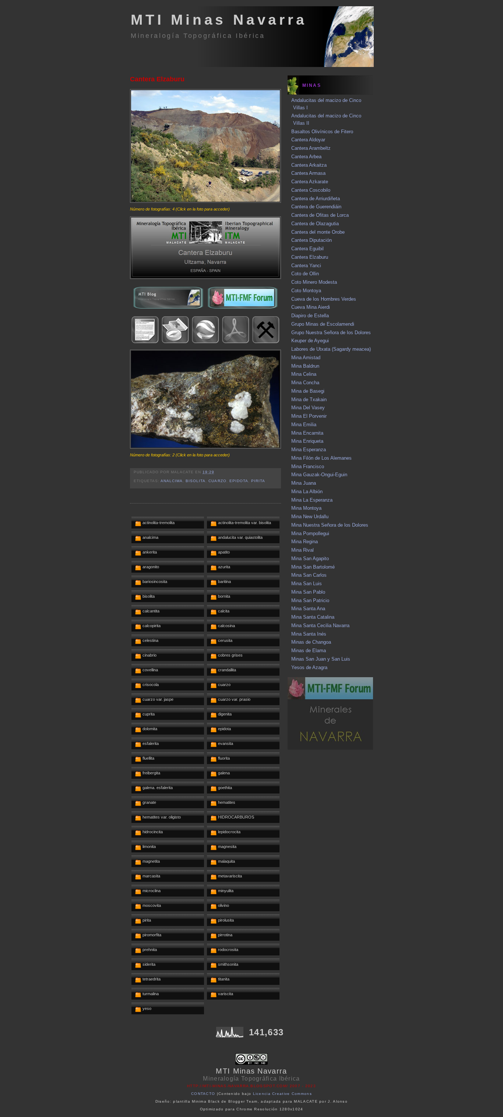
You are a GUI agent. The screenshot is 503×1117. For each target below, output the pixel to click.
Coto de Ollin (305, 273)
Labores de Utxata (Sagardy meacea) (331, 349)
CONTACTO (203, 1094)
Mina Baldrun (305, 366)
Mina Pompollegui (310, 533)
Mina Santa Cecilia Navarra (320, 625)
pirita (258, 481)
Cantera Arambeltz (311, 148)
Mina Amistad (305, 357)
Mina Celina (303, 374)
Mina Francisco (307, 466)
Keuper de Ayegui (310, 340)
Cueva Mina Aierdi (310, 307)
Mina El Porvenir (309, 416)
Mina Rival (302, 550)
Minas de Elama (308, 650)
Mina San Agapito (310, 558)
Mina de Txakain (309, 399)
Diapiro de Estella (310, 315)
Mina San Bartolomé (313, 567)
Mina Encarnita (307, 433)
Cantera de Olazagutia (315, 223)
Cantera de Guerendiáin (316, 206)
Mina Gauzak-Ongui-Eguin (319, 474)
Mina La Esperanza (312, 500)
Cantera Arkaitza (309, 165)
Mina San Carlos (309, 575)
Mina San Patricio (310, 600)
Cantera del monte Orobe (318, 232)
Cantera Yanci (306, 265)
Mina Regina (304, 541)
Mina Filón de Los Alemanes (321, 458)
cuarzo (217, 481)
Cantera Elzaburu (157, 79)
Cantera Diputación (311, 240)
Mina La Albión (307, 491)
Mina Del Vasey (308, 407)
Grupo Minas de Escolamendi (322, 324)
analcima (172, 481)
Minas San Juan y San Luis (320, 659)
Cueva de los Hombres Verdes (323, 299)
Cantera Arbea (306, 156)
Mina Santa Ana (308, 608)
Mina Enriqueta (307, 441)
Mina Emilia (303, 424)
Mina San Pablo (308, 592)
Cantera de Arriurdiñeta (315, 198)
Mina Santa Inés (308, 634)
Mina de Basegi (307, 391)
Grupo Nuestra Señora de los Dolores (331, 332)
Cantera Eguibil (307, 248)
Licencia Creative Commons (282, 1094)
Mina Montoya (306, 508)
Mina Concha (305, 382)
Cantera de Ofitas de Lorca (320, 215)
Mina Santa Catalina (312, 617)
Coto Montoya (306, 290)
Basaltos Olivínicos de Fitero (322, 131)
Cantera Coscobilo (310, 190)
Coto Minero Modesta (314, 282)
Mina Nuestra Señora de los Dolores (329, 525)
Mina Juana (303, 483)
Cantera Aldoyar (308, 139)
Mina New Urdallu (309, 516)
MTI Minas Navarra (219, 20)
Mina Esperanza (308, 449)
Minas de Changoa (311, 642)
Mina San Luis (306, 583)
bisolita (195, 481)
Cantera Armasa (308, 173)
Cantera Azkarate (309, 181)
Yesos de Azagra (309, 667)
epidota (238, 481)
